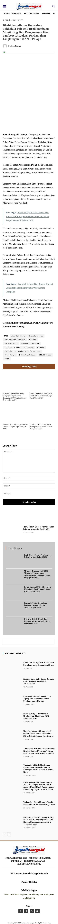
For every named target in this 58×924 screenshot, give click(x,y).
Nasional (40, 347)
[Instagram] (20, 911)
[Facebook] (14, 126)
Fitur (27, 549)
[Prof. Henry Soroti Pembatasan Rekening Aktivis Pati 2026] (12, 532)
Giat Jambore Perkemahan (15, 340)
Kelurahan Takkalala (12, 347)
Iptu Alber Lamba (11, 343)
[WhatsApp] (34, 126)
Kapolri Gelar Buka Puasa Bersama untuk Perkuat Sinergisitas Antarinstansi (38, 681)
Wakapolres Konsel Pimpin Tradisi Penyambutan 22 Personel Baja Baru (39, 803)
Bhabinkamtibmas (36, 336)
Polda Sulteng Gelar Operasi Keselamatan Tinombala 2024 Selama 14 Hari (36, 716)
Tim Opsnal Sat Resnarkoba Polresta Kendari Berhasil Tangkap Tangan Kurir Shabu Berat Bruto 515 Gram (39, 751)
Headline (32, 340)
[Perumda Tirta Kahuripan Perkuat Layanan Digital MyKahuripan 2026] (15, 412)
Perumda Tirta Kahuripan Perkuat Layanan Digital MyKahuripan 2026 (15, 426)
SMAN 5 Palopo (45, 355)
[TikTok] (26, 911)
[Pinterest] (27, 126)
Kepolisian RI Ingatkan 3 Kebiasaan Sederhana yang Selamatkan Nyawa (38, 664)
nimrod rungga (16, 46)
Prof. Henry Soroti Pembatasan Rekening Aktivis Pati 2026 (38, 528)
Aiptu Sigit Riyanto (18, 336)
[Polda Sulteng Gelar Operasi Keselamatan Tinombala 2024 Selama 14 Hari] (12, 717)
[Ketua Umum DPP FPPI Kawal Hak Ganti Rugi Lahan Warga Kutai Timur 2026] (42, 381)
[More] (44, 516)
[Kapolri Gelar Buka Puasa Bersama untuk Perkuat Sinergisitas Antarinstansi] (12, 682)
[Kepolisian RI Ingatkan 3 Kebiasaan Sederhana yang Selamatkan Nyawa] (12, 665)
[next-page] (9, 834)
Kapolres (24, 343)
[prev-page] (4, 834)
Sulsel (7, 359)
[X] (21, 126)
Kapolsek (35, 343)
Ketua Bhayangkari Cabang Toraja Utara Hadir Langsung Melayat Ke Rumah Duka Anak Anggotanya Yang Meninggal (38, 820)
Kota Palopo (28, 347)
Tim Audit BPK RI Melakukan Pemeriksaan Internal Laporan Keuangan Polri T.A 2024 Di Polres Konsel (38, 768)
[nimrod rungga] (5, 46)
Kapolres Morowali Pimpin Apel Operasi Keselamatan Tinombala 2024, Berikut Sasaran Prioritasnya (38, 733)
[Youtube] (37, 911)
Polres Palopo (10, 355)
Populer (35, 549)
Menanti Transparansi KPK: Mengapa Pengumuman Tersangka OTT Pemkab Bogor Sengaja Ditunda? (14, 397)
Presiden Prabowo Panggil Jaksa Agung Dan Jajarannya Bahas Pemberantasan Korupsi (37, 698)
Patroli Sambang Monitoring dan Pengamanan (22, 351)
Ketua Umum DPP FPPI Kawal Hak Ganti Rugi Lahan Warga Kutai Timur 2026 (41, 396)
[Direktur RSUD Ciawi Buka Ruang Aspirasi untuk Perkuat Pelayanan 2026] (42, 412)
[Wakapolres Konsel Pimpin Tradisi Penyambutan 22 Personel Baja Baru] (12, 804)
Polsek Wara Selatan (27, 355)
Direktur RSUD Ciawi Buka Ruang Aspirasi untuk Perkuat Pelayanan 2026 (41, 426)
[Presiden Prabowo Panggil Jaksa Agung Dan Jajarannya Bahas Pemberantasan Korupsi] (12, 700)
